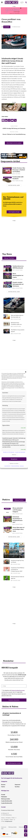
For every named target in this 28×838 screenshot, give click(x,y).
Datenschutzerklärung (15, 465)
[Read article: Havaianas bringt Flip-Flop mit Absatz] (7, 562)
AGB (2, 828)
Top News (7, 266)
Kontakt (3, 794)
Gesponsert (7, 168)
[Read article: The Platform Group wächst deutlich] (7, 331)
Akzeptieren (14, 459)
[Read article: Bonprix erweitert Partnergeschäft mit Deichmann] (7, 284)
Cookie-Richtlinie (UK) (6, 803)
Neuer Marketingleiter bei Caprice (18, 275)
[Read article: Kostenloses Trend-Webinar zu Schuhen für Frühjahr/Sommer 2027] (7, 569)
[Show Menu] (2, 2)
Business (6, 26)
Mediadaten (4, 796)
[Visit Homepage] (11, 2)
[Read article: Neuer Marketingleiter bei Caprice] (7, 276)
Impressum (22, 465)
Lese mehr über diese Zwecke (20, 452)
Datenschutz (22, 827)
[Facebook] (3, 120)
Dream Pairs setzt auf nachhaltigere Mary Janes (18, 529)
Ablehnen (14, 454)
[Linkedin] (6, 120)
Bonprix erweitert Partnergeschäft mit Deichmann (18, 284)
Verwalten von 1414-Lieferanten (8, 452)
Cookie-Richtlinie (7, 465)
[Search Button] (26, 2)
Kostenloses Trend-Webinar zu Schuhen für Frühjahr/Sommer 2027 (17, 569)
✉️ (25, 827)
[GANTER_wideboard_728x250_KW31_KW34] (14, 107)
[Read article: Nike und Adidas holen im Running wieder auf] (7, 316)
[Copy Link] (15, 120)
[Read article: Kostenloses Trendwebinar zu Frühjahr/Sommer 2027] (7, 519)
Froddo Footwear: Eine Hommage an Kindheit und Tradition (18, 169)
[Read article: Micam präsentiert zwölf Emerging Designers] (7, 510)
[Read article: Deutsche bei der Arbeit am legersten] (7, 578)
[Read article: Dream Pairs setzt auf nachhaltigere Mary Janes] (7, 530)
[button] (25, 372)
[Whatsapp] (9, 120)
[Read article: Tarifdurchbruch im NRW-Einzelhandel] (7, 268)
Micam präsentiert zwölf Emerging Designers (18, 509)
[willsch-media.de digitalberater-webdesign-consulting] (14, 156)
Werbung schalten (5, 798)
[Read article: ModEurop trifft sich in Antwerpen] (14, 550)
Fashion (7, 508)
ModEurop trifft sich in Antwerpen (13, 554)
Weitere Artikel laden (14, 185)
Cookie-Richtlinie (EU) (6, 801)
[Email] (12, 120)
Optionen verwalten (14, 463)
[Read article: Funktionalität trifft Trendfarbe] (7, 179)
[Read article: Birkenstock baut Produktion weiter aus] (7, 324)
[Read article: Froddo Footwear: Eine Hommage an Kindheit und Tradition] (7, 170)
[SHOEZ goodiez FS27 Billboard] (14, 10)
